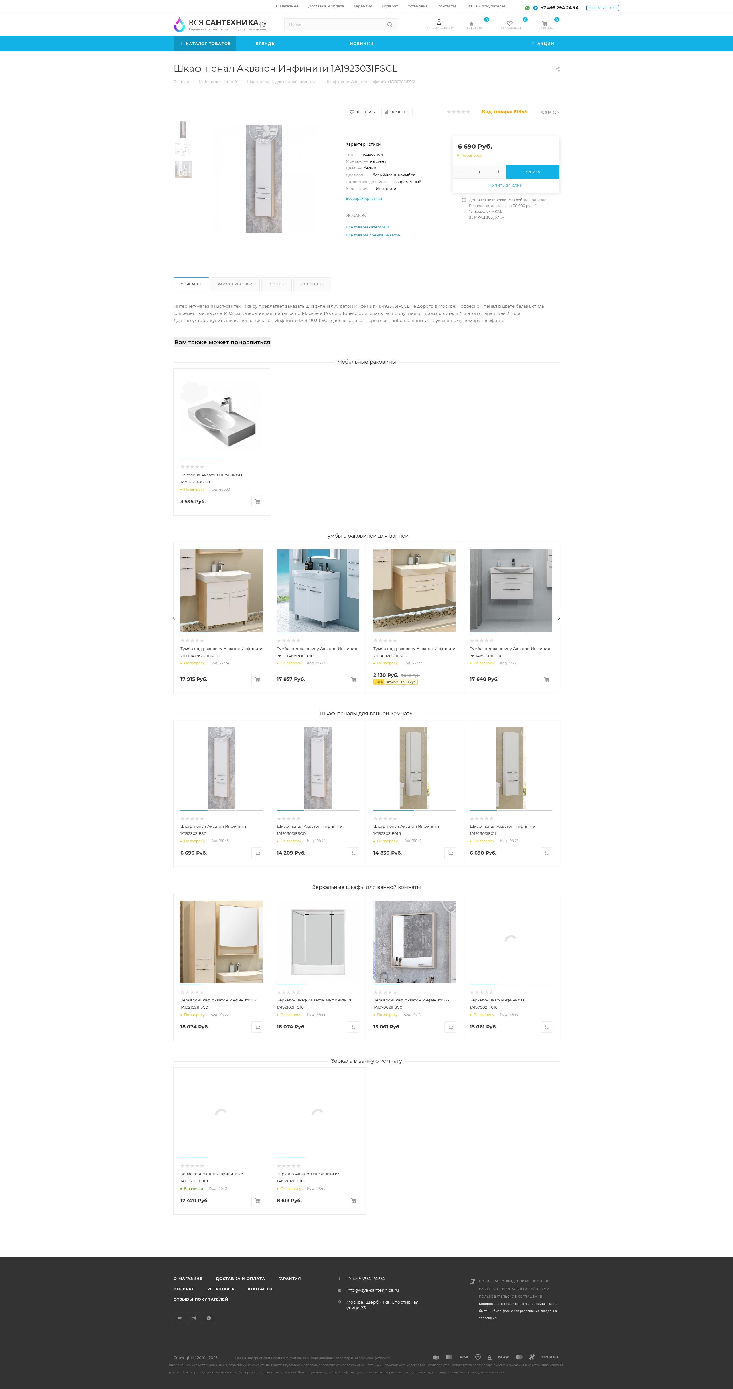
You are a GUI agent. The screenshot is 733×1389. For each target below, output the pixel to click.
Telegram (194, 1318)
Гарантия (289, 1278)
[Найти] (390, 24)
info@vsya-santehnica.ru (372, 1290)
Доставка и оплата (240, 1278)
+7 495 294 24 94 (559, 7)
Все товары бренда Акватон (373, 235)
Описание (191, 284)
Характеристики (235, 284)
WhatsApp (209, 1318)
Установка (221, 1289)
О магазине (188, 1278)
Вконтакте (180, 1318)
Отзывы (277, 284)
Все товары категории (367, 227)
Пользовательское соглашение (510, 1297)
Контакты (260, 1289)
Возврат (184, 1289)
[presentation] (174, 618)
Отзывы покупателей (201, 1299)
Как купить (312, 284)
